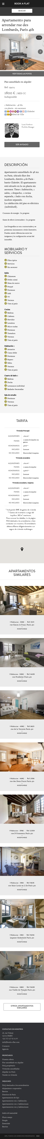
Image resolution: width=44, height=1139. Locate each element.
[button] (40, 51)
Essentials (6, 1123)
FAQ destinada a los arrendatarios (15, 1085)
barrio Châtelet (11, 182)
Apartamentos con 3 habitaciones (15, 1107)
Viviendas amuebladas (10, 1068)
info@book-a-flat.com (10, 1042)
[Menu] (4, 3)
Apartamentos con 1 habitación (14, 1100)
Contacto (6, 1046)
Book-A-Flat (22, 3)
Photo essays (7, 1117)
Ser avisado (22, 144)
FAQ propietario (8, 1065)
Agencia (5, 1049)
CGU (37, 1136)
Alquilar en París (8, 1072)
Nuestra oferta (8, 1059)
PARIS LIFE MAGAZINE (9, 1113)
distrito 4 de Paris (24, 179)
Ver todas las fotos (22, 73)
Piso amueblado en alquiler (12, 1062)
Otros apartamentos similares (22, 1007)
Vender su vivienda (9, 1075)
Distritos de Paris (9, 1094)
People (4, 1120)
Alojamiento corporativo (11, 1088)
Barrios (5, 1091)
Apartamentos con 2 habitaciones (15, 1104)
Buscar (22, 10)
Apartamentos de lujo (10, 1097)
